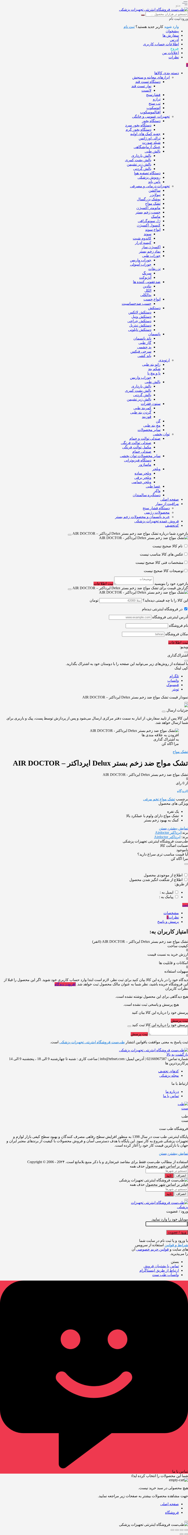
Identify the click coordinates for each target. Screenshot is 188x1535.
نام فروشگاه (178, 625)
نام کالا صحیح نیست (167, 546)
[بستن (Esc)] (172, 1530)
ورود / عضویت (177, 1232)
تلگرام (174, 676)
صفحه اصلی (169, 1504)
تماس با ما (171, 1096)
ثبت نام (129, 27)
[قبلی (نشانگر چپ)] (186, 1534)
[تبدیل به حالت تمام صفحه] (181, 1530)
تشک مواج (180, 752)
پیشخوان (172, 31)
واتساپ (173, 680)
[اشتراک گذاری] (177, 1530)
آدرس (174, 40)
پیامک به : (166, 897)
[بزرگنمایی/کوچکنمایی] (186, 1530)
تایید (169, 1175)
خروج (174, 48)
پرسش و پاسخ (168, 922)
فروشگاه (172, 1512)
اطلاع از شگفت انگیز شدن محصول (155, 880)
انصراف (181, 1175)
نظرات (174, 57)
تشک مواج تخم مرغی (159, 799)
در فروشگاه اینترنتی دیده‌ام (162, 609)
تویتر (175, 689)
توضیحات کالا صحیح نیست (163, 571)
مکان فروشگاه (176, 634)
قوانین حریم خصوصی (152, 1249)
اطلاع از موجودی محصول (163, 875)
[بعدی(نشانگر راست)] (181, 1534)
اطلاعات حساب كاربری (161, 44)
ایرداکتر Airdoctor (168, 832)
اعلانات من (170, 53)
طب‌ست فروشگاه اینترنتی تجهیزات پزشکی (92, 1042)
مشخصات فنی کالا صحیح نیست (159, 562)
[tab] (89, 913)
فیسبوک (172, 685)
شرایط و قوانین (176, 1245)
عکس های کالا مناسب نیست (161, 554)
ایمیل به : (166, 892)
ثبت (185, 905)
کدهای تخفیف (168, 1071)
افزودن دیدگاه (65, 984)
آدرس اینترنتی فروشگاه (170, 617)
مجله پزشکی (169, 1075)
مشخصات (171, 913)
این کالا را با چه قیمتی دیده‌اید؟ (165, 600)
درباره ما (172, 1091)
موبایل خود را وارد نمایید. (169, 1219)
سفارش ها (171, 35)
